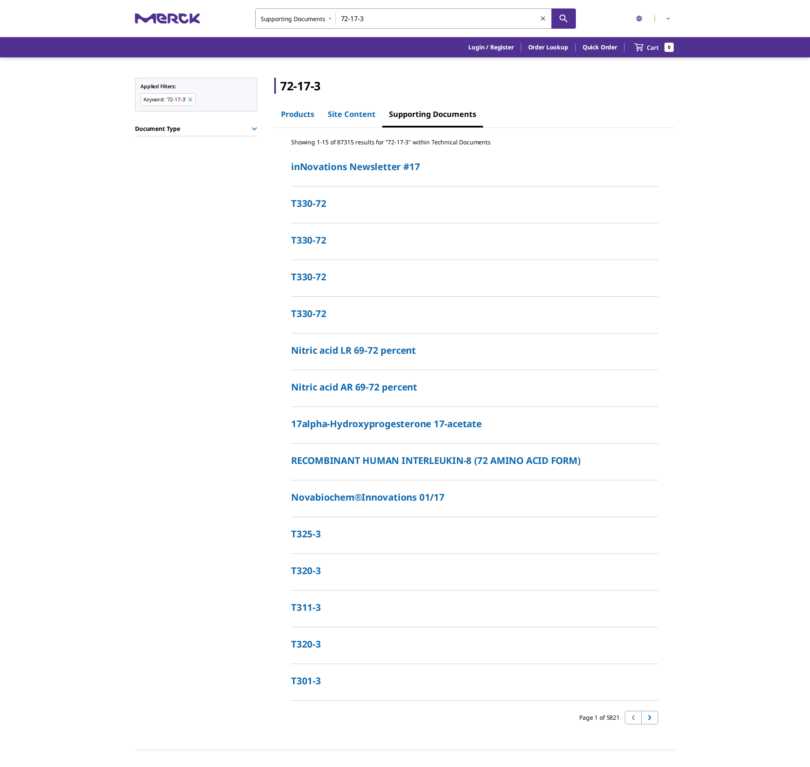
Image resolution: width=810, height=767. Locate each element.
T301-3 (306, 680)
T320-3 (306, 570)
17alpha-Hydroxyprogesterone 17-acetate (386, 423)
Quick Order (600, 47)
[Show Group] (254, 129)
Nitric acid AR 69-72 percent (354, 386)
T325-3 (306, 533)
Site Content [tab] (351, 114)
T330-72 (308, 203)
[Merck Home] (167, 18)
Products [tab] (297, 114)
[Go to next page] (649, 717)
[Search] (563, 18)
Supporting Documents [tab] (432, 114)
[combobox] (415, 18)
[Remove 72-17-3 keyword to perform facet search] (190, 100)
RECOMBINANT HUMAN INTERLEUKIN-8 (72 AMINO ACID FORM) (435, 460)
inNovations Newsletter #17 (355, 166)
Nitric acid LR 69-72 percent (353, 350)
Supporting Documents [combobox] (293, 19)
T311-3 (306, 607)
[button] (490, 47)
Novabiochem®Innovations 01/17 (368, 497)
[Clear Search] (543, 19)
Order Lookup (548, 47)
